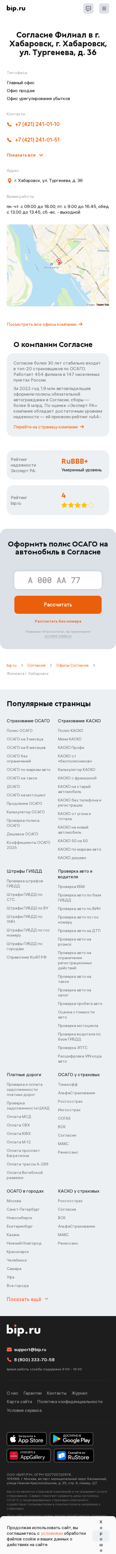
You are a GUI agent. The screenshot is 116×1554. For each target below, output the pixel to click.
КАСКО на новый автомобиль (73, 830)
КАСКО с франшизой (77, 778)
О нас (12, 1393)
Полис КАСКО (70, 730)
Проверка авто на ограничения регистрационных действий (75, 960)
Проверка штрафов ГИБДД (25, 883)
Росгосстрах (70, 1101)
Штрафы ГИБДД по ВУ (27, 908)
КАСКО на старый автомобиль (74, 789)
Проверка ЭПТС (73, 1047)
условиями (52, 1533)
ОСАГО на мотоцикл (26, 794)
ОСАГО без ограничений (19, 758)
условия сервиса (58, 636)
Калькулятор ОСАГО (26, 811)
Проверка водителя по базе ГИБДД (79, 1036)
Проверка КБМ (71, 886)
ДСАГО (13, 786)
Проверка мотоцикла (78, 1025)
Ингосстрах (69, 1109)
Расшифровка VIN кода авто (80, 1059)
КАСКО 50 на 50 (73, 840)
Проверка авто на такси (74, 979)
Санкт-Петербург (23, 1209)
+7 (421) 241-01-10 (37, 124)
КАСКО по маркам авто (79, 849)
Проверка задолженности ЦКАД (28, 1105)
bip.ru (12, 665)
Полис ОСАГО (20, 730)
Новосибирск (19, 1217)
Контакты (56, 1393)
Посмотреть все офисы (41, 324)
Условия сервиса (24, 1410)
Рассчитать (58, 604)
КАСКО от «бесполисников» (75, 758)
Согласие (36, 665)
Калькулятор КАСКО (76, 769)
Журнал (79, 1393)
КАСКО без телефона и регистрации (79, 802)
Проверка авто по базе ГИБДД (79, 897)
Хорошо (101, 1536)
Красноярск (18, 1251)
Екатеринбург (20, 1226)
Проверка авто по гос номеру (78, 919)
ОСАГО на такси (22, 778)
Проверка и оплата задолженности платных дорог (25, 1089)
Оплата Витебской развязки (25, 1175)
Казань (13, 1234)
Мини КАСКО (70, 739)
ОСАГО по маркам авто (29, 769)
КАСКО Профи (71, 747)
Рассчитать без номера (58, 621)
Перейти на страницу (46, 427)
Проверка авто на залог (74, 992)
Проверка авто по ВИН (79, 908)
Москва (14, 1200)
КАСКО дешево (72, 857)
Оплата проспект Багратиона (23, 1153)
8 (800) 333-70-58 (34, 1359)
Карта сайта (19, 1401)
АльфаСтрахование (76, 1092)
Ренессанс (68, 1152)
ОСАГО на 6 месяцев (26, 747)
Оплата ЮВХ (19, 1133)
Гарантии (32, 1393)
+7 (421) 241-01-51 (37, 139)
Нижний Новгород (24, 1243)
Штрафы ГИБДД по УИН (25, 919)
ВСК (62, 1126)
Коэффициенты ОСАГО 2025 (28, 845)
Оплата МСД (19, 1116)
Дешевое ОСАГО (22, 833)
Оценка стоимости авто (76, 1014)
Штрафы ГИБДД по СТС (25, 897)
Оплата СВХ (18, 1125)
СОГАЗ (64, 1118)
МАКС (63, 1143)
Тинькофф (68, 1084)
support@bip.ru (30, 1349)
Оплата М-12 (19, 1142)
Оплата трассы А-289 (27, 1164)
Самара (14, 1268)
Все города (18, 1285)
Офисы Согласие (72, 665)
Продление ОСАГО (24, 803)
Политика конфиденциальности (69, 1401)
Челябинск (17, 1260)
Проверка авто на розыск (74, 942)
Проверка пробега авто (80, 1003)
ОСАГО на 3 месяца (25, 739)
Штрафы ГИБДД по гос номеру (28, 932)
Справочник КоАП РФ (27, 957)
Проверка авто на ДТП (79, 930)
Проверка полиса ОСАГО (23, 823)
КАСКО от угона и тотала (74, 816)
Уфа (10, 1277)
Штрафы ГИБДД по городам (25, 946)
